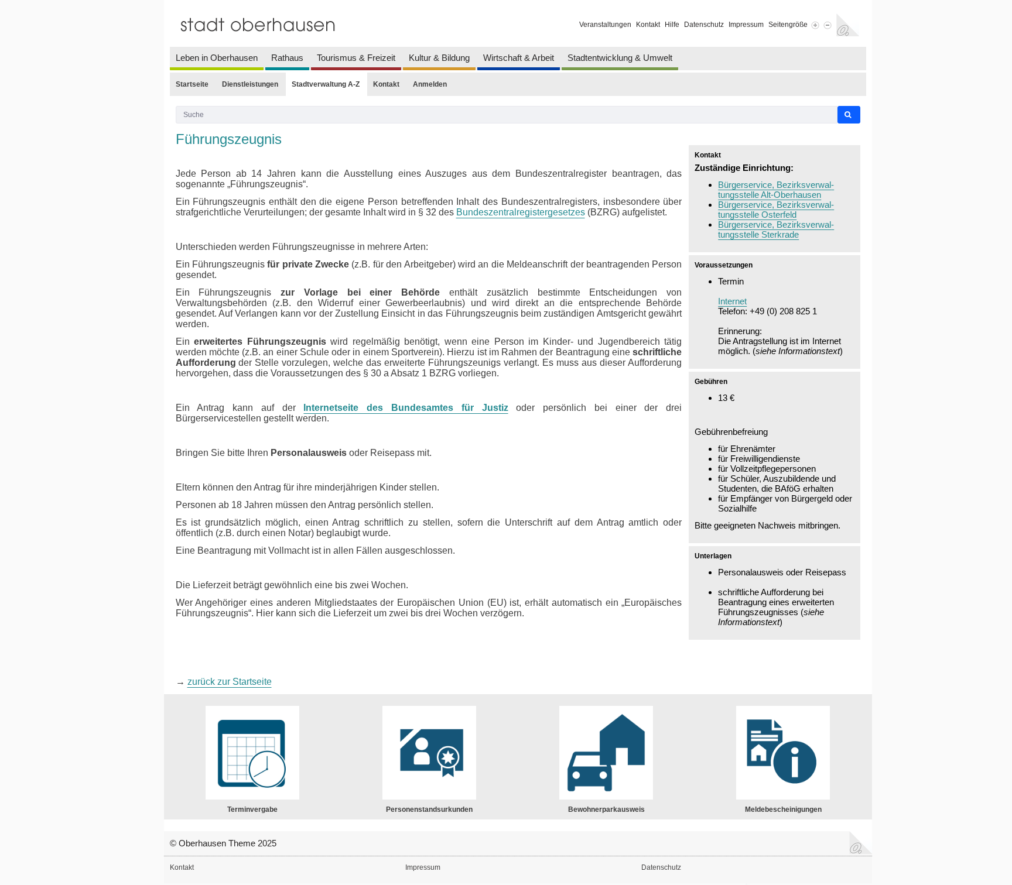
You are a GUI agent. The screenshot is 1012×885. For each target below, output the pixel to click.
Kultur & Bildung (439, 58)
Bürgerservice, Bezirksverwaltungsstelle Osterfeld (776, 209)
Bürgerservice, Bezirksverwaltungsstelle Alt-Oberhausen (776, 190)
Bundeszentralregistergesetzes (520, 212)
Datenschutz (704, 24)
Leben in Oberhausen (217, 58)
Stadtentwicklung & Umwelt (619, 58)
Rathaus (287, 58)
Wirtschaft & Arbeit (518, 58)
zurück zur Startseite (229, 682)
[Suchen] (848, 115)
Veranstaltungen (605, 24)
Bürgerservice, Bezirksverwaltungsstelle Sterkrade (776, 229)
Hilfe (672, 24)
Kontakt (648, 24)
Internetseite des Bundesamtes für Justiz (405, 408)
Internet (732, 301)
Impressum (746, 24)
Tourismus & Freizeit (356, 58)
